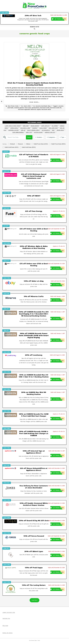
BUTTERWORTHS (46, 130)
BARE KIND (26, 126)
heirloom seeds (44, 108)
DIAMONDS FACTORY (13, 130)
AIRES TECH (29, 132)
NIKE (53, 130)
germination (35, 108)
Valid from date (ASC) (41, 144)
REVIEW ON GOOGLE (8, 633)
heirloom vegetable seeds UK (27, 109)
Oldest (28, 144)
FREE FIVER (5, 625)
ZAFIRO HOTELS (14, 128)
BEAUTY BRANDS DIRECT (33, 130)
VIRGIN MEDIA (60, 130)
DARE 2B (23, 130)
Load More (34, 600)
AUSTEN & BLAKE (38, 132)
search (29, 137)
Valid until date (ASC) (11, 147)
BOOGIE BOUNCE (35, 126)
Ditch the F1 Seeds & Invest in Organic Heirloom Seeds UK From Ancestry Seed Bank (35, 84)
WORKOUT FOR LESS (50, 132)
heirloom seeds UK (55, 108)
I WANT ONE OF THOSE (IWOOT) (13, 126)
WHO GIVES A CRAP (25, 128)
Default (12, 144)
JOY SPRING (55, 126)
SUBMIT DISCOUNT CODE (9, 612)
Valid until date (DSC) (29, 147)
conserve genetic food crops (22, 108)
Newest (20, 144)
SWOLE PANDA (43, 128)
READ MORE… (35, 102)
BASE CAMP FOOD (53, 128)
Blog (49, 106)
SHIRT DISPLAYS (45, 126)
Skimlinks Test (6, 618)
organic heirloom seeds (44, 109)
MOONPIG (34, 128)
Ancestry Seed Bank (41, 106)
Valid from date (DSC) (58, 144)
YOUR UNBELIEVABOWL (18, 132)
